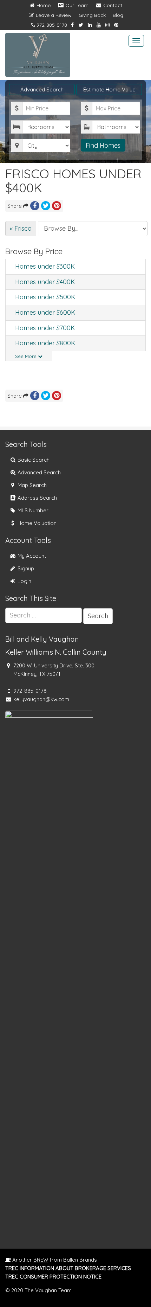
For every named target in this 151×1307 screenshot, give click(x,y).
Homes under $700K (45, 328)
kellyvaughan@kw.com (41, 699)
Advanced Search (42, 89)
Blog (118, 15)
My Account (31, 555)
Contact (112, 5)
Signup (25, 568)
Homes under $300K (45, 266)
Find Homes (103, 145)
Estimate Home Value (109, 89)
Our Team (76, 5)
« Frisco (21, 228)
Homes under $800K (45, 343)
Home (43, 5)
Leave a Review (53, 15)
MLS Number (32, 510)
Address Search (36, 497)
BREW (40, 1259)
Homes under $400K (45, 282)
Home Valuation (36, 523)
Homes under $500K (45, 297)
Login (23, 581)
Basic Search (33, 459)
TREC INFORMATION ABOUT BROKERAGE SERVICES (68, 1268)
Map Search (31, 485)
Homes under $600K (45, 312)
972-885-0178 (52, 25)
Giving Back (92, 15)
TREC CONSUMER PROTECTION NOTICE (53, 1276)
